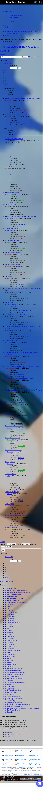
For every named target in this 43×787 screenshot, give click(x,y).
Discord (2, 41)
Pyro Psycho (22, 200)
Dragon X (10, 452)
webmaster (10, 100)
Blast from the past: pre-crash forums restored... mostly (22, 98)
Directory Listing (35, 764)
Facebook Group (10, 474)
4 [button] (5, 76)
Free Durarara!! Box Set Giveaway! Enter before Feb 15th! (23, 390)
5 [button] (5, 78)
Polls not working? (11, 528)
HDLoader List (21, 764)
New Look (8, 414)
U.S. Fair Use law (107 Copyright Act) (30, 774)
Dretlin (9, 242)
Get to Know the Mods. (12, 192)
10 (10, 157)
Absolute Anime (15, 2)
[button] (9, 63)
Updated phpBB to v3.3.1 (13, 252)
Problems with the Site (12, 240)
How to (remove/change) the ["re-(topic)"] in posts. (21, 216)
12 (10, 179)
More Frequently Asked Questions (16, 114)
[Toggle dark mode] (40, 2)
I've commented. (12, 218)
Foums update (9, 504)
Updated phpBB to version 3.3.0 (15, 264)
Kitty (19, 488)
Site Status (8, 167)
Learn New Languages (12, 228)
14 (10, 182)
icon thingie (8, 276)
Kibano (9, 428)
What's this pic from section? (14, 426)
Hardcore (21, 374)
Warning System (10, 462)
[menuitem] (16, 15)
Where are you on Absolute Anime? (16, 314)
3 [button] (5, 74)
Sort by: (18, 544)
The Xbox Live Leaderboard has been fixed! (19, 378)
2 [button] (5, 72)
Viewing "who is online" (12, 438)
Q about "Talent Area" (12, 492)
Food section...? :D (11, 340)
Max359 (9, 230)
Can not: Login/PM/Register (14, 139)
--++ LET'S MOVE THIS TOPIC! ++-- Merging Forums (22, 366)
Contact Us (22, 767)
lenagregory (22, 224)
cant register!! (9, 302)
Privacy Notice (30, 767)
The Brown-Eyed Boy (13, 304)
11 (10, 177)
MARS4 (9, 342)
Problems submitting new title (14, 516)
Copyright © (4, 767)
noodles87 (21, 284)
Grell (8, 476)
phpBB (10, 740)
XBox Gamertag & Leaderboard (15, 402)
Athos (19, 348)
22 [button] (5, 82)
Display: (4, 544)
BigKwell (9, 518)
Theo (8, 169)
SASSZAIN (10, 194)
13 (10, 180)
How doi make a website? (13, 450)
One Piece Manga (10, 204)
